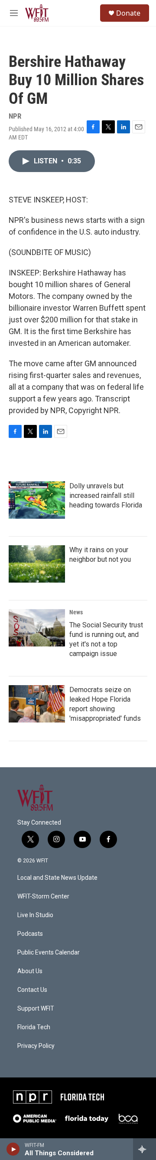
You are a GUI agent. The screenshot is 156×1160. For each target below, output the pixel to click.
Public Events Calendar (48, 952)
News (76, 612)
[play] (13, 1149)
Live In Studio (35, 915)
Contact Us (32, 990)
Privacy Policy (36, 1046)
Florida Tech (33, 1027)
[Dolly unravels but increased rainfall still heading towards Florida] (37, 500)
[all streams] (144, 1149)
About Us (29, 971)
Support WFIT (35, 1008)
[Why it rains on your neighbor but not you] (37, 564)
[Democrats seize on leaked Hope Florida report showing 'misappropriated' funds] (37, 704)
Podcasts (30, 934)
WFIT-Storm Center (43, 896)
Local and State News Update (57, 878)
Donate (128, 13)
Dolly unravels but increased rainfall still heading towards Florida (105, 495)
